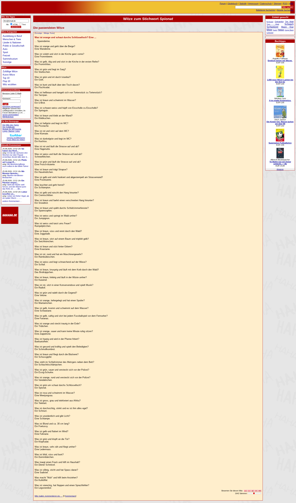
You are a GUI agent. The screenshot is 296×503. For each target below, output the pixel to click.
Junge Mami (289, 30)
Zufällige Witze (10, 71)
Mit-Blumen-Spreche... (13, 172)
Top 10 (6, 78)
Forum (223, 3)
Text (24, 24)
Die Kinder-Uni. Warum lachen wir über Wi (280, 123)
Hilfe (291, 3)
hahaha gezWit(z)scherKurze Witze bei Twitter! (16, 139)
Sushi (275, 30)
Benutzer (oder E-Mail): (12, 93)
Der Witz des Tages (10, 125)
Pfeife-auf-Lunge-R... (14, 161)
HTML (15, 24)
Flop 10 (6, 81)
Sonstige (38, 33)
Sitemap (277, 3)
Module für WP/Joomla (11, 129)
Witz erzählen (9, 84)
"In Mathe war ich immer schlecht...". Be (280, 163)
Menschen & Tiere (12, 39)
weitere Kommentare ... (12, 201)
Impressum (253, 3)
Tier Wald (289, 22)
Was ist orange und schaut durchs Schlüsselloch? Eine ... (65, 37)
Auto (5, 49)
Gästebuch (232, 3)
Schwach (289, 24)
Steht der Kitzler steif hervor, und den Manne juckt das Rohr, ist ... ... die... (14, 187)
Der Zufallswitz (8, 127)
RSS (285, 3)
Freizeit (6, 55)
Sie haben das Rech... (13, 150)
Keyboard (270, 22)
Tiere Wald (273, 24)
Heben (281, 30)
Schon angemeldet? (10, 115)
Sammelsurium (10, 59)
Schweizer (272, 26)
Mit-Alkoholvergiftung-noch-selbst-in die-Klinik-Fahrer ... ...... (15, 166)
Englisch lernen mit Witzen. (280, 61)
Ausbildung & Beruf (12, 36)
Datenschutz (266, 3)
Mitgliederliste (8, 117)
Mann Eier (287, 27)
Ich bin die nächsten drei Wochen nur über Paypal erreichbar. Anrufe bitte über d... (15, 155)
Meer (269, 29)
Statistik (242, 3)
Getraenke (279, 22)
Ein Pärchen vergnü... (13, 182)
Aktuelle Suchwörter (285, 10)
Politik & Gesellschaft (13, 45)
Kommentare (70, 496)
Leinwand (270, 33)
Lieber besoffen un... (14, 193)
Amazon (280, 169)
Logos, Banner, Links (11, 131)
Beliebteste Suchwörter (265, 10)
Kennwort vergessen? (11, 106)
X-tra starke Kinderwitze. (280, 100)
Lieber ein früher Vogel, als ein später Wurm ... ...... (15, 197)
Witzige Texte (49, 33)
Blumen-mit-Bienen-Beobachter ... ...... (12, 176)
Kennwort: (6, 99)
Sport (5, 52)
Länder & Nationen (12, 42)
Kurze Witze (9, 74)
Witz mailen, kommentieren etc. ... (49, 496)
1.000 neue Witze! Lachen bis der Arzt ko (280, 81)
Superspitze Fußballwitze (280, 143)
